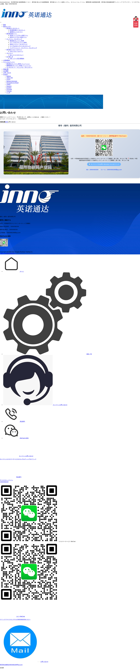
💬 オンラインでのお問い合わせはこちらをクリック (104, 164)
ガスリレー (9, 53)
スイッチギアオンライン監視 (18, 42)
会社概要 (5, 71)
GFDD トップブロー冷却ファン (19, 35)
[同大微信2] (4, 246)
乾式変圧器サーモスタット (17, 30)
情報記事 (5, 69)
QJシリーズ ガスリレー (16, 55)
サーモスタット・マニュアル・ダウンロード (19, 67)
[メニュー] (0, 22)
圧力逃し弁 (9, 57)
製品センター (7, 26)
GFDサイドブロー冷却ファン (18, 37)
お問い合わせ (7, 72)
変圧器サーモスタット (12, 28)
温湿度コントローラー (16, 32)
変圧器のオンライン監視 (17, 41)
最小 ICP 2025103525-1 (8, 253)
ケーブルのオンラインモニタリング (20, 46)
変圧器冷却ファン (11, 33)
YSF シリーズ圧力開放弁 (17, 58)
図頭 (4, 25)
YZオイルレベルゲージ (16, 51)
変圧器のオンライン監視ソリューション (18, 64)
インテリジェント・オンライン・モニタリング (23, 48)
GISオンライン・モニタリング (18, 44)
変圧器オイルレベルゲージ (14, 49)
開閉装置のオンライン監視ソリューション (18, 65)
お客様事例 (6, 60)
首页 (6, 122)
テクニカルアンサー (9, 62)
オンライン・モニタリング (14, 39)
